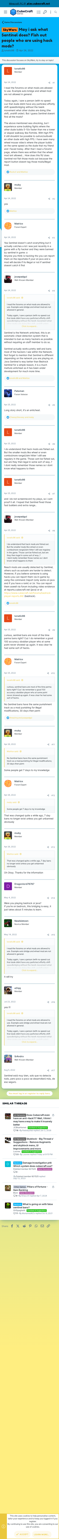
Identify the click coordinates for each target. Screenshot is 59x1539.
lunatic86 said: (13, 297)
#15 (53, 935)
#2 (53, 199)
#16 (53, 1002)
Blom (15, 1193)
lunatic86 (9, 50)
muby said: (12, 802)
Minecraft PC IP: (29, 3)
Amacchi (25, 1196)
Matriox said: (13, 751)
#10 (53, 673)
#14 (53, 898)
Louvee (16, 1151)
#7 (53, 493)
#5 (53, 405)
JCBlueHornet (19, 1127)
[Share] (49, 82)
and (19, 172)
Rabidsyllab (27, 1130)
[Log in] (45, 12)
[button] (5, 12)
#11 (53, 744)
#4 (53, 291)
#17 (53, 1070)
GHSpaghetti (19, 1210)
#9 (53, 630)
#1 (54, 82)
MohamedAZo (28, 1213)
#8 (53, 530)
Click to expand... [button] (30, 326)
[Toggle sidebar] (51, 12)
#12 (53, 795)
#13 (53, 847)
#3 (53, 237)
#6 (53, 444)
